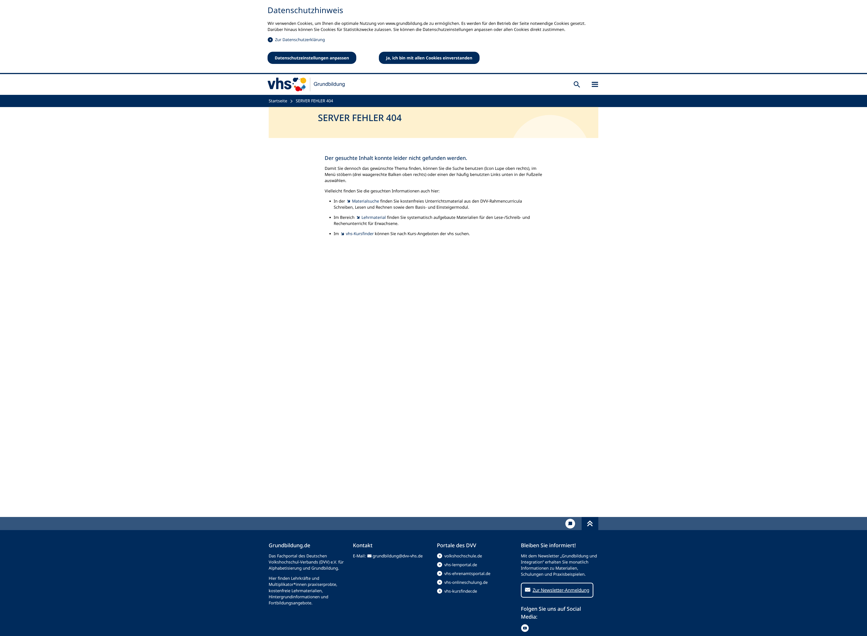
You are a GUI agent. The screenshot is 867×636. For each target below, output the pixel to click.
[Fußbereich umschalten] (590, 523)
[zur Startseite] (306, 84)
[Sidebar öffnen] (595, 84)
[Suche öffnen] (577, 84)
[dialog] (433, 37)
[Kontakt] (570, 524)
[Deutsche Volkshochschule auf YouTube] (526, 628)
